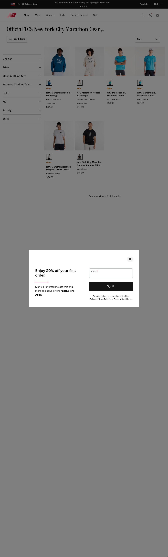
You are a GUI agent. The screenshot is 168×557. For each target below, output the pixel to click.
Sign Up (111, 286)
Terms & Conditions (122, 299)
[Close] (130, 259)
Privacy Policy (103, 299)
